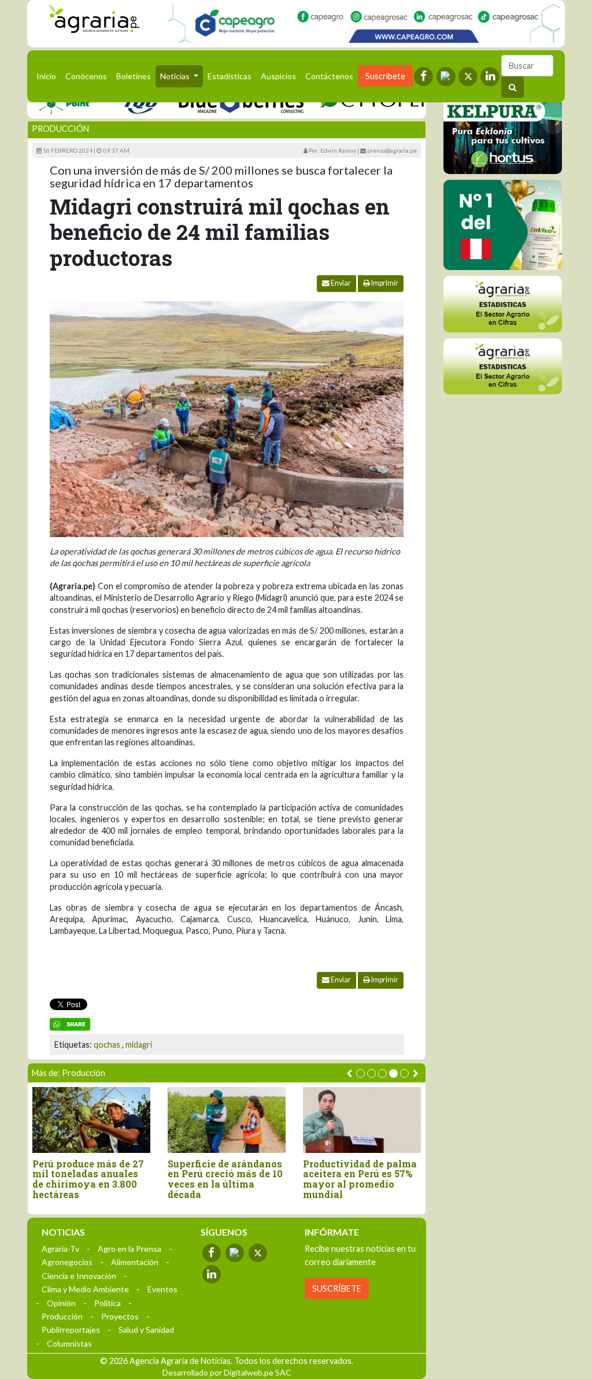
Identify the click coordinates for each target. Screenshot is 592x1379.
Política (107, 1303)
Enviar (340, 283)
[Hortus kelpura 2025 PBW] (502, 129)
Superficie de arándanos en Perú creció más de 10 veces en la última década (225, 1179)
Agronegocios (67, 1262)
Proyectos (120, 1316)
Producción (60, 129)
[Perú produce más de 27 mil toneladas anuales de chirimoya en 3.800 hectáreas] (91, 1120)
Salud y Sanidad (146, 1329)
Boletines (133, 76)
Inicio (48, 76)
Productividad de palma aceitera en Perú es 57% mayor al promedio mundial (360, 1179)
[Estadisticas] (502, 304)
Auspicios (278, 76)
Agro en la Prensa (129, 1249)
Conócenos (86, 76)
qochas (107, 1044)
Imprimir (384, 283)
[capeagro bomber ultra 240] (364, 24)
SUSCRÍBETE (336, 1288)
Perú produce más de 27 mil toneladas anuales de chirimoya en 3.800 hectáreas (88, 1179)
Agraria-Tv (60, 1249)
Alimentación (134, 1262)
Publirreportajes (71, 1329)
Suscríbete (385, 76)
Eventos (162, 1289)
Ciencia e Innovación (79, 1276)
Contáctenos (329, 76)
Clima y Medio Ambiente (85, 1289)
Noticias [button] (175, 76)
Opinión (61, 1303)
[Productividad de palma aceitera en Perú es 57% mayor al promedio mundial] (362, 1120)
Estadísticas (229, 76)
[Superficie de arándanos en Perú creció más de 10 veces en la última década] (227, 1120)
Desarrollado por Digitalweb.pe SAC (226, 1372)
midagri (138, 1044)
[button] (360, 1073)
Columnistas (69, 1343)
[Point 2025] (502, 225)
